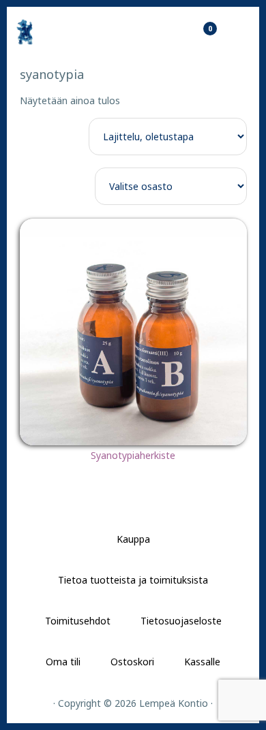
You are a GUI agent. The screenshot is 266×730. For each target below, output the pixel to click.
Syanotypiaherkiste (133, 455)
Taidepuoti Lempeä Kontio (61, 32)
